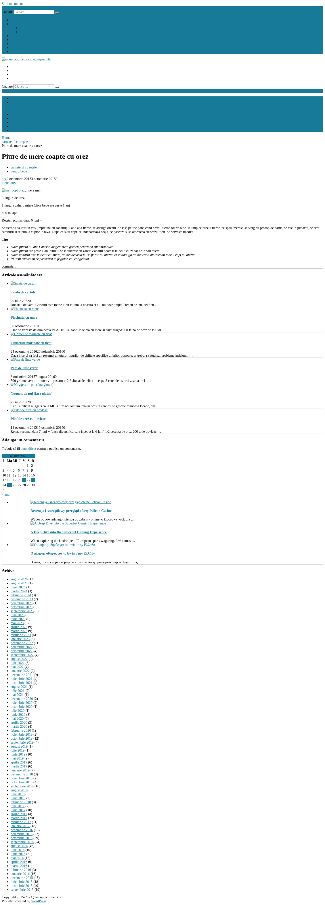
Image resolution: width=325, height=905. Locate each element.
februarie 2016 (21, 870)
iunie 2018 (18, 798)
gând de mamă (21, 48)
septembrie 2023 (22, 611)
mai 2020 (17, 718)
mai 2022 (17, 667)
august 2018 (19, 790)
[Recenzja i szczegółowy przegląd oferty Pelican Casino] (71, 502)
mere (5, 183)
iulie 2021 (18, 691)
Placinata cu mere (24, 317)
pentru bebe (19, 171)
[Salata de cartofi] (23, 283)
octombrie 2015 (21, 886)
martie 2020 (19, 726)
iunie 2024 (18, 587)
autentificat (28, 448)
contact (16, 52)
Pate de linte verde (24, 368)
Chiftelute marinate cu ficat (31, 343)
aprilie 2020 (19, 722)
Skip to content (12, 4)
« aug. (6, 494)
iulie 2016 (18, 850)
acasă (14, 20)
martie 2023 (19, 631)
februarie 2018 (21, 802)
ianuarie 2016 (20, 874)
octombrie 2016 (21, 838)
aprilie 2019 (19, 762)
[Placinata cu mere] (25, 309)
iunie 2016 (18, 854)
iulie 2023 (18, 615)
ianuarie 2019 (20, 770)
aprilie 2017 (19, 814)
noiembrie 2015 (21, 882)
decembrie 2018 (22, 774)
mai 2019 (17, 758)
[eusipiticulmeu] (27, 59)
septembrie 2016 (22, 842)
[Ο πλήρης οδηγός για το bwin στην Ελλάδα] (63, 545)
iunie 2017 (18, 810)
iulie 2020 (18, 710)
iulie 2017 (18, 806)
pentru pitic (27, 28)
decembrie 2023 (22, 599)
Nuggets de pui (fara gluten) (31, 393)
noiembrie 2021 (21, 679)
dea (4, 179)
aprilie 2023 (19, 627)
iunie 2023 (18, 619)
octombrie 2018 (21, 782)
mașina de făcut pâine (26, 44)
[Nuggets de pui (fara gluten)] (32, 384)
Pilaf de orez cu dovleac (28, 419)
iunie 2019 (18, 754)
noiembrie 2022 (21, 647)
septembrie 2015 (22, 890)
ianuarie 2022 (20, 671)
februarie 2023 (21, 635)
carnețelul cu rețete (24, 24)
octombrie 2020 (21, 706)
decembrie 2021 (22, 675)
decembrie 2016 (22, 830)
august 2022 (19, 659)
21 (24, 480)
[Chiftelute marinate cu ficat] (31, 334)
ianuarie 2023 (20, 639)
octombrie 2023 (21, 607)
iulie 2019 (18, 750)
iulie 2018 (18, 794)
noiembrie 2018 (21, 778)
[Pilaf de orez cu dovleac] (29, 410)
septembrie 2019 (22, 742)
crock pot (17, 36)
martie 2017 (19, 818)
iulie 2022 (18, 663)
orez (13, 183)
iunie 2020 (18, 714)
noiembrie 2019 (21, 734)
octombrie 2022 (21, 651)
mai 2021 (17, 694)
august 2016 (19, 846)
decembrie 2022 (22, 643)
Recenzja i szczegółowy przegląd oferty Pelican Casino (71, 511)
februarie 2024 (21, 595)
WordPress (38, 901)
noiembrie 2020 (21, 702)
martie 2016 (19, 866)
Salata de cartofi (23, 292)
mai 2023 (17, 623)
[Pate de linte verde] (25, 359)
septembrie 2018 (22, 786)
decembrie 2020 (22, 698)
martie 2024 (19, 591)
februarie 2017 (21, 822)
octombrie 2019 (21, 738)
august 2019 (19, 746)
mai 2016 (17, 858)
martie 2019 (19, 766)
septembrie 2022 (22, 655)
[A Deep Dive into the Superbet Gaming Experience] (68, 523)
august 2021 (19, 687)
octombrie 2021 (21, 683)
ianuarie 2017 (20, 826)
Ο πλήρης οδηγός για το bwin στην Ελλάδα (63, 553)
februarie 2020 (21, 730)
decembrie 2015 (22, 878)
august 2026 (19, 579)
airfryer (16, 40)
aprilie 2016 (19, 862)
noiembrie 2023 (21, 603)
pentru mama (28, 32)
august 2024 (19, 583)
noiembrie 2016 (21, 834)
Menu (6, 8)
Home (6, 138)
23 (33, 480)
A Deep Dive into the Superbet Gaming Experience (69, 532)
